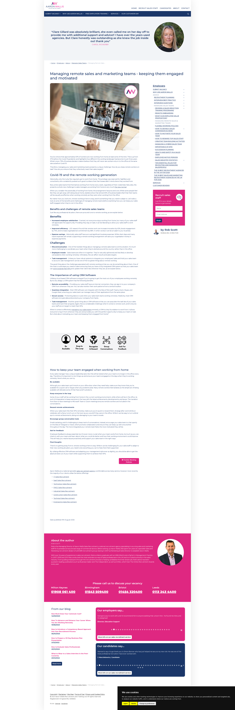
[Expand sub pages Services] (184, 183)
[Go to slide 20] (153, 629)
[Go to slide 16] (144, 629)
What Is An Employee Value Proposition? (167, 117)
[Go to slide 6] (122, 629)
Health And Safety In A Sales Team (167, 153)
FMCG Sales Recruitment (63, 487)
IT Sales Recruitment (61, 477)
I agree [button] (125, 703)
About (176, 8)
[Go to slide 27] (169, 629)
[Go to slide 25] (164, 629)
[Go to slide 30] (161, 665)
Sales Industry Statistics (166, 160)
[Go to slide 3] (116, 629)
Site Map (70, 694)
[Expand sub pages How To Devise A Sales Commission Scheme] (184, 129)
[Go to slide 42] (140, 667)
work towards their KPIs (62, 269)
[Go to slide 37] (176, 665)
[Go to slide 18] (149, 629)
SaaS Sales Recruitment (62, 480)
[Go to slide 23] (160, 629)
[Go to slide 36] (174, 665)
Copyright (53, 694)
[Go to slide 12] (136, 629)
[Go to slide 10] (131, 629)
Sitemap (57, 703)
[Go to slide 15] (142, 629)
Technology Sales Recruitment (65, 484)
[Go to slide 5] (120, 629)
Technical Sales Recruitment (64, 498)
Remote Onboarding (164, 113)
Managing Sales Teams (164, 106)
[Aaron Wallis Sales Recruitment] (55, 5)
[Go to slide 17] (147, 629)
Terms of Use (79, 694)
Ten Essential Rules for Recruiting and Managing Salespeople (166, 165)
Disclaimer (62, 694)
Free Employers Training (96, 14)
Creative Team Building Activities (170, 141)
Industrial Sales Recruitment (64, 491)
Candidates (165, 8)
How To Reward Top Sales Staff (169, 138)
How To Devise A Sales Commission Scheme (165, 130)
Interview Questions (163, 103)
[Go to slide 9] (129, 629)
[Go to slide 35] (172, 665)
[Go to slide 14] (140, 629)
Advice (156, 95)
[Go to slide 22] (158, 629)
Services (114, 14)
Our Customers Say (130, 14)
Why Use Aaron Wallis (72, 14)
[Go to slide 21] (155, 629)
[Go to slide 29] (159, 665)
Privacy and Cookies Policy (95, 694)
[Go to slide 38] (178, 665)
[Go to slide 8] (127, 629)
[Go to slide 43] (142, 667)
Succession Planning (164, 150)
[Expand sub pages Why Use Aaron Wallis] (184, 92)
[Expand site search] (188, 14)
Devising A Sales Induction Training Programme (167, 109)
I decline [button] (133, 703)
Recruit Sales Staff (148, 8)
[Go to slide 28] (156, 665)
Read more (57, 664)
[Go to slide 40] (183, 665)
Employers (159, 86)
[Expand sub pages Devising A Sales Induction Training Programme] (184, 108)
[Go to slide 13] (138, 629)
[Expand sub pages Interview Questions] (184, 103)
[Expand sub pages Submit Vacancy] (184, 90)
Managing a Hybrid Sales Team (168, 144)
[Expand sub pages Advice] (184, 95)
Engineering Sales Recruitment (65, 502)
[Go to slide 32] (165, 665)
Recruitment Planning (164, 97)
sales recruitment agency (86, 471)
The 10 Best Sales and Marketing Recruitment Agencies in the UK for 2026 (168, 177)
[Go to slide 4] (118, 629)
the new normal (120, 187)
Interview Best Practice (165, 100)
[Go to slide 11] (133, 629)
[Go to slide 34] (170, 665)
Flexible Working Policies (129, 461)
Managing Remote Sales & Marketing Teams (166, 122)
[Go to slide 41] (138, 667)
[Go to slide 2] (113, 629)
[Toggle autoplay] (181, 630)
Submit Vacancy (52, 14)
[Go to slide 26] (166, 629)
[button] (94, 116)
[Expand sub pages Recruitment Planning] (184, 98)
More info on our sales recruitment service (114, 637)
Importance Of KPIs (163, 147)
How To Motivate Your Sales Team (168, 135)
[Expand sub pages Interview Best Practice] (184, 100)
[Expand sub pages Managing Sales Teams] (184, 106)
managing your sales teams (81, 310)
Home (134, 8)
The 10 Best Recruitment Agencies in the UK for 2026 (169, 171)
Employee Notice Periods (166, 157)
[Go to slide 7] (124, 629)
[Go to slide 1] (111, 629)
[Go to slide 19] (151, 629)
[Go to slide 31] (163, 665)
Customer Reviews (161, 185)
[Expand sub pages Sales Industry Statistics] (184, 160)
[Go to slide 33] (167, 665)
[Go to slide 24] (162, 629)
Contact (185, 8)
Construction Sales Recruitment (65, 495)
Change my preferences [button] (146, 703)
